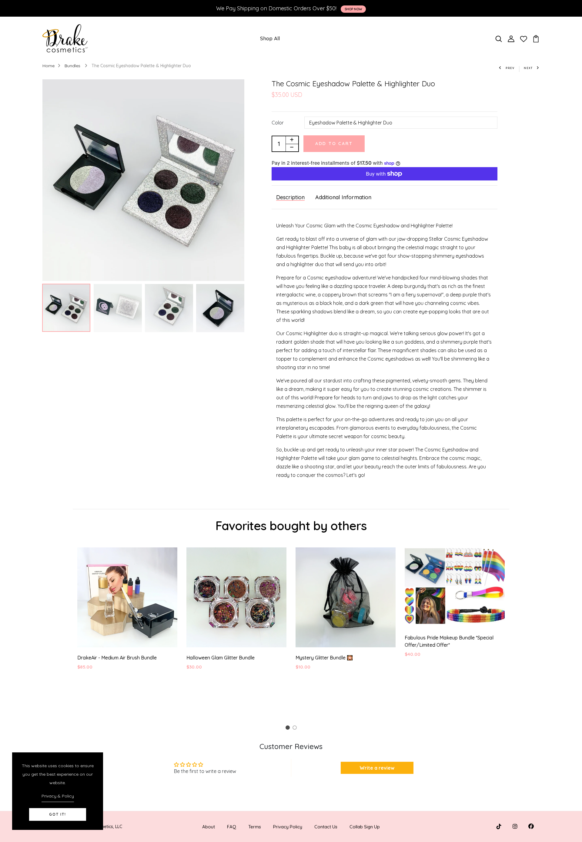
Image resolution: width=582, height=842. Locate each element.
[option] (143, 180)
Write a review (377, 768)
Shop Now (353, 9)
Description (290, 197)
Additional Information (343, 197)
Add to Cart (334, 143)
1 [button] (288, 729)
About (208, 827)
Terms (254, 827)
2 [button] (296, 729)
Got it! (57, 814)
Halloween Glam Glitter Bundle (220, 658)
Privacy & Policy (58, 796)
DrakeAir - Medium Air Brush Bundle (117, 658)
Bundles (73, 65)
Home (48, 65)
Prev (510, 68)
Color (278, 123)
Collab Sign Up (365, 827)
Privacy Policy (287, 827)
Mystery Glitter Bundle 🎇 (324, 658)
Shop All (270, 38)
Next (528, 68)
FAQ (231, 827)
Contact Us (325, 827)
